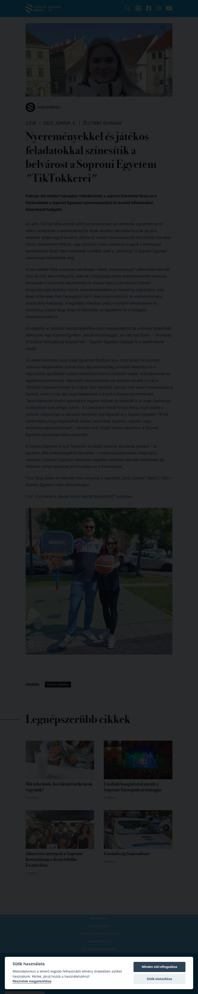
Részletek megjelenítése (32, 981)
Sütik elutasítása (159, 979)
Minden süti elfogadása (159, 967)
